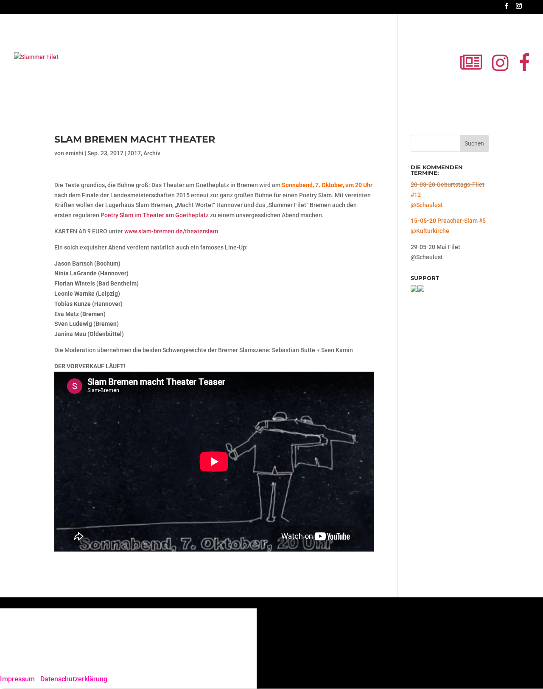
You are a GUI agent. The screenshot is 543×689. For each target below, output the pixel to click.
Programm (262, 67)
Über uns (409, 67)
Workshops (329, 67)
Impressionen (370, 67)
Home (230, 67)
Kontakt (440, 67)
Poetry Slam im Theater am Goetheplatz (155, 215)
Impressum (17, 679)
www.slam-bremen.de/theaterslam (171, 231)
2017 (134, 153)
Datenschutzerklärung (73, 679)
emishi (74, 153)
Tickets (295, 67)
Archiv (151, 153)
